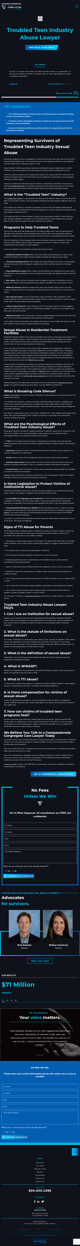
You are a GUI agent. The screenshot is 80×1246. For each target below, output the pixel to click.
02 (7, 1000)
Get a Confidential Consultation (53, 774)
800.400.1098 (40, 1190)
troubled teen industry (15, 198)
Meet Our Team (40, 961)
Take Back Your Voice (41, 47)
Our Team (40, 1166)
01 (3, 1000)
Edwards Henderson (18, 186)
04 (16, 1000)
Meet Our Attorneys (55, 84)
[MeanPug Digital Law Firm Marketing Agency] (40, 1242)
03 (11, 1000)
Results (40, 1172)
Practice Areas (40, 1169)
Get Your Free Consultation (14, 1137)
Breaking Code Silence (12, 395)
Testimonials (40, 1175)
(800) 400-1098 (40, 1210)
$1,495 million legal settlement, (35, 376)
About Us (40, 1162)
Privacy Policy (25, 1229)
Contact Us (13, 84)
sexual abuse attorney (32, 596)
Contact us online (10, 764)
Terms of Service (54, 1229)
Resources (40, 1178)
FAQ (38, 1229)
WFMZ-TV (42, 371)
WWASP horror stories (36, 360)
